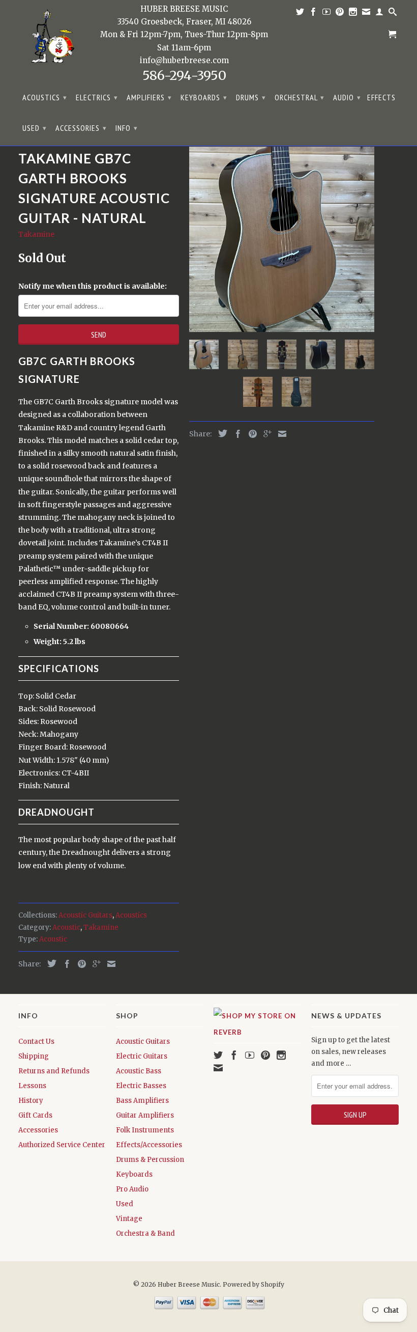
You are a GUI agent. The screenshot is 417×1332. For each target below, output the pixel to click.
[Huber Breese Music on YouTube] (326, 14)
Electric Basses (141, 1085)
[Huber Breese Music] (49, 39)
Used (34, 128)
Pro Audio (132, 1189)
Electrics (97, 97)
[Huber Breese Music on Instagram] (353, 14)
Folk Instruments (145, 1130)
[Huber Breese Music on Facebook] (313, 14)
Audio (347, 97)
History (30, 1100)
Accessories (81, 128)
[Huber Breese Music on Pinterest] (340, 14)
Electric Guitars (141, 1056)
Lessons (32, 1085)
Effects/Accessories (149, 1145)
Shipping (33, 1056)
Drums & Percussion (150, 1159)
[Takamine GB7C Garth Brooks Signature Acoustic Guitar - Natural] (281, 239)
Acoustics (44, 97)
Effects (381, 97)
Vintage (129, 1218)
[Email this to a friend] (108, 964)
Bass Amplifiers (142, 1100)
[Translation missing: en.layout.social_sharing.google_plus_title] (94, 964)
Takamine (36, 234)
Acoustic (66, 927)
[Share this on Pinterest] (79, 964)
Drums (251, 97)
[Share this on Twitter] (49, 963)
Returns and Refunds (54, 1071)
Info (126, 128)
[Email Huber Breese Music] (366, 14)
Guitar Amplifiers (145, 1115)
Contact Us (36, 1041)
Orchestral (299, 97)
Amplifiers (149, 97)
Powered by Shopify (253, 1284)
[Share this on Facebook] (64, 964)
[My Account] (379, 14)
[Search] (393, 14)
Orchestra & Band (145, 1233)
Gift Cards (35, 1115)
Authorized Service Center (61, 1145)
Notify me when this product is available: (92, 286)
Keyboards (204, 97)
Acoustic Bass (138, 1071)
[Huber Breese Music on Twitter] (300, 14)
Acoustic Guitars (85, 915)
